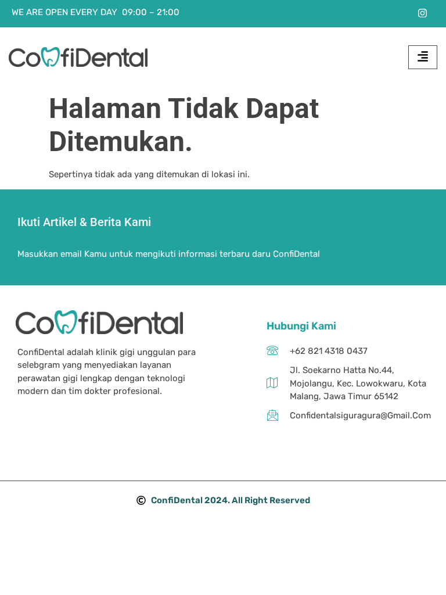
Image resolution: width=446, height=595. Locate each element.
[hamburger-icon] (422, 57)
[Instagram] (422, 12)
